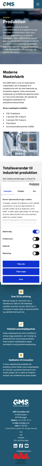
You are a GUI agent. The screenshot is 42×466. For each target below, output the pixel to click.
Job (21, 434)
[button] (38, 4)
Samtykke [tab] (8, 191)
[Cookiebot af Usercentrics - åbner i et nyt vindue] (29, 184)
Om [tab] (34, 191)
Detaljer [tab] (21, 191)
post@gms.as (21, 423)
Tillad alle (21, 264)
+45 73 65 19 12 (21, 420)
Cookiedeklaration (24, 451)
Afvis (21, 279)
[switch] (36, 239)
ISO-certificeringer (21, 440)
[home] (9, 4)
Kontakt (21, 437)
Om (21, 432)
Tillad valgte (21, 272)
